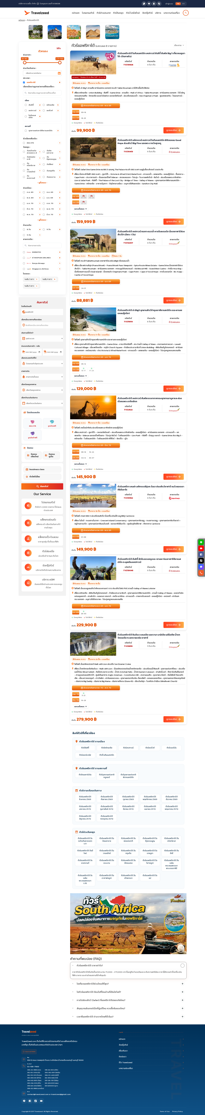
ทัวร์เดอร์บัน (171, 747)
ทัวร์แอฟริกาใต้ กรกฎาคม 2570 (106, 817)
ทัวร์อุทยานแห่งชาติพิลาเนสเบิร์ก (128, 776)
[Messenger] (201, 567)
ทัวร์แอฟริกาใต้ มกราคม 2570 (85, 808)
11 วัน (33, 235)
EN (183, 4)
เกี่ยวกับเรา (123, 1050)
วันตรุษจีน (53, 170)
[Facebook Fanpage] (154, 4)
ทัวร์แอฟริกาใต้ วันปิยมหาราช (106, 839)
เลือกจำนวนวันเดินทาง (29, 397)
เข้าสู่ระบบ (169, 3)
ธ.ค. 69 (53, 197)
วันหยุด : (26, 147)
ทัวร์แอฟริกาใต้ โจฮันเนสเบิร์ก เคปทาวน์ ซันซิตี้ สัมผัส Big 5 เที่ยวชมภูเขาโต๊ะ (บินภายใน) (151, 55)
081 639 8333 (49, 1086)
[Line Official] (149, 4)
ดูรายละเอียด (173, 130)
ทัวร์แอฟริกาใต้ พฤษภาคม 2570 (171, 808)
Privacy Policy (177, 1111)
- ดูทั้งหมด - (42, 182)
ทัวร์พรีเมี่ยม (33, 476)
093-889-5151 (32, 1078)
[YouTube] (201, 548)
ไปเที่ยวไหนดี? (26, 306)
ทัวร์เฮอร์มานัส (85, 755)
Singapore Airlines (46, 268)
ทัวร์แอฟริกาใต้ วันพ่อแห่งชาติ (128, 839)
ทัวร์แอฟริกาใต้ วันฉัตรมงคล (128, 862)
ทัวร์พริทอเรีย (106, 747)
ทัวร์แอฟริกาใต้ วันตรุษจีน (128, 852)
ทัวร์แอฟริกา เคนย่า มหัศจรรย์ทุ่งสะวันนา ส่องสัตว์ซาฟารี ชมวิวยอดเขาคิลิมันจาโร (151, 488)
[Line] (24, 1100)
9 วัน (53, 229)
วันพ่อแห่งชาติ (33, 158)
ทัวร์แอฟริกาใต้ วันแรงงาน (106, 862)
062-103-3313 (32, 1075)
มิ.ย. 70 (53, 214)
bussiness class (35, 469)
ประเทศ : (27, 78)
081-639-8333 (50, 1083)
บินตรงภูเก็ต (50, 455)
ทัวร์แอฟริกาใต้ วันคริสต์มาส (171, 839)
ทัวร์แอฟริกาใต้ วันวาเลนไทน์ (106, 852)
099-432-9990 (32, 1070)
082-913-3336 (32, 1073)
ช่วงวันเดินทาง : (29, 68)
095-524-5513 (49, 1070)
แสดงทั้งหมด (81, 209)
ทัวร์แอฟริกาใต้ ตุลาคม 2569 (128, 798)
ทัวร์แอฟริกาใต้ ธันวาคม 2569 (172, 798)
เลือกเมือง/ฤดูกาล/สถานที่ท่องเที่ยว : (39, 86)
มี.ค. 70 (33, 209)
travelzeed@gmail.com (61, 1094)
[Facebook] (201, 554)
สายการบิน (25, 371)
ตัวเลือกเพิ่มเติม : (30, 138)
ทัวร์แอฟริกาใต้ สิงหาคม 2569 (85, 798)
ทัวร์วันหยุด (118, 12)
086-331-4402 (50, 1075)
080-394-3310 (32, 1083)
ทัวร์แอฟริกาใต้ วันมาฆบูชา (150, 852)
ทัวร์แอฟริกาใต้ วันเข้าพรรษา (128, 877)
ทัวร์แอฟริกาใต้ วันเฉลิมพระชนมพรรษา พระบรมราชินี (171, 864)
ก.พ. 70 (53, 203)
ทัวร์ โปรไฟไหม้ (133, 12)
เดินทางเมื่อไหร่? (27, 333)
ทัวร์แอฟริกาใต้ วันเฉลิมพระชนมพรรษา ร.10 (85, 879)
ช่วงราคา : (27, 54)
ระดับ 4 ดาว (49, 279)
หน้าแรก (75, 12)
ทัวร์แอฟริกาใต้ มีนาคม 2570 (128, 808)
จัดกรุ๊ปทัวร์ (147, 12)
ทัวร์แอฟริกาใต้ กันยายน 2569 (107, 798)
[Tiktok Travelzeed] (159, 4)
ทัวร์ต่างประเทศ (104, 12)
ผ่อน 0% (43, 142)
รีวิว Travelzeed (125, 1062)
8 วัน (33, 229)
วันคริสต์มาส (33, 164)
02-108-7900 (33, 1066)
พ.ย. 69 (33, 197)
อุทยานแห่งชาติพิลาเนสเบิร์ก (43, 130)
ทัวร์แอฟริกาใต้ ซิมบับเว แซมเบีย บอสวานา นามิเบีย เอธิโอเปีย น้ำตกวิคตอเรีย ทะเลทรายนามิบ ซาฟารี (149, 636)
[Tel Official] (144, 4)
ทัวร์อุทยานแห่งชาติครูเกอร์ (106, 776)
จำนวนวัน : (27, 225)
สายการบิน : (28, 239)
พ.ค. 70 (33, 214)
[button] (128, 965)
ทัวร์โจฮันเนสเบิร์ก (106, 755)
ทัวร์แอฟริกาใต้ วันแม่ (150, 877)
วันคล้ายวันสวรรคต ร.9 (33, 152)
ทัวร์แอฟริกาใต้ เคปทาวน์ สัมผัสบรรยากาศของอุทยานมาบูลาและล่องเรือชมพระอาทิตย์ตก (150, 400)
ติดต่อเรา (122, 1056)
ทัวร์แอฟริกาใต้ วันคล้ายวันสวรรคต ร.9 (85, 841)
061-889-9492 (50, 1078)
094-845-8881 (32, 1080)
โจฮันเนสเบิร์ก (34, 116)
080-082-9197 (50, 1073)
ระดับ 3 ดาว (31, 279)
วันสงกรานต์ (33, 177)
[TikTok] (201, 560)
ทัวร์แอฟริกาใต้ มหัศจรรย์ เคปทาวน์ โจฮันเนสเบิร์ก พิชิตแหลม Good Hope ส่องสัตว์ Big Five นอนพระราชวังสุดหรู (149, 142)
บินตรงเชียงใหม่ (32, 455)
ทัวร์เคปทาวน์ (128, 747)
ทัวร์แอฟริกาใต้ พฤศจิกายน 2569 (150, 798)
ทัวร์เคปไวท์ (150, 747)
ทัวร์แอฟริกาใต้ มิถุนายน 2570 (85, 817)
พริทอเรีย (52, 105)
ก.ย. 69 (33, 192)
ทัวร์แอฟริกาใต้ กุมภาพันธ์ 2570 (106, 808)
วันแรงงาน (53, 177)
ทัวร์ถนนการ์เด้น (85, 774)
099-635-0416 (32, 1086)
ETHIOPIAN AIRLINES (46, 257)
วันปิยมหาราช (53, 152)
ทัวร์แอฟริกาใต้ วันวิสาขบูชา (150, 862)
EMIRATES (46, 252)
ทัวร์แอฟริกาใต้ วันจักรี (171, 852)
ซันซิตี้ (34, 105)
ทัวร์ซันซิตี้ (85, 747)
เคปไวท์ (52, 110)
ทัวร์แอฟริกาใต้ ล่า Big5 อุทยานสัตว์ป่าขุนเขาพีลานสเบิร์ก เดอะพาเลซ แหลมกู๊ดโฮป (150, 312)
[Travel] (37, 11)
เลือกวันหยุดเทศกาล (28, 384)
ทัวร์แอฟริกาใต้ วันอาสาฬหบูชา (106, 877)
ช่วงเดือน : (27, 188)
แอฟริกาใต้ (43, 82)
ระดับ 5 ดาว (31, 286)
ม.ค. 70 (33, 203)
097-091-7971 (49, 1080)
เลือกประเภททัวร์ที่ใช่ (28, 358)
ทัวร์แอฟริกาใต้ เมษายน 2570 (150, 808)
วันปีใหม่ (53, 164)
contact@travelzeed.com (38, 1094)
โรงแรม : (27, 273)
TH (178, 4)
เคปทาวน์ (34, 110)
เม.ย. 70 (53, 209)
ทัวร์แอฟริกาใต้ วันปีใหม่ (85, 852)
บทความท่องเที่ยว (172, 12)
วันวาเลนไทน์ (33, 171)
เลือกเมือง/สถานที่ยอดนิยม (31, 319)
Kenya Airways (46, 263)
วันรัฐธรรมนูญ (53, 158)
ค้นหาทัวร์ (42, 486)
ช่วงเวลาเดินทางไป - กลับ (30, 346)
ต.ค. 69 (53, 192)
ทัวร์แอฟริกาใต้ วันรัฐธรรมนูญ (150, 839)
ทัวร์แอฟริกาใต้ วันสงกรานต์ (85, 862)
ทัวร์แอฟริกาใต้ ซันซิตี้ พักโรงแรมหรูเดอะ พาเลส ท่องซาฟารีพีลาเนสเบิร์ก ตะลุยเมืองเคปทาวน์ (149, 560)
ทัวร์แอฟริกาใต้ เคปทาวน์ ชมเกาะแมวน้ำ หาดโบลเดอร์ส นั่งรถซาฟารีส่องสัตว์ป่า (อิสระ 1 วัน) (151, 233)
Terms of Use (165, 1111)
